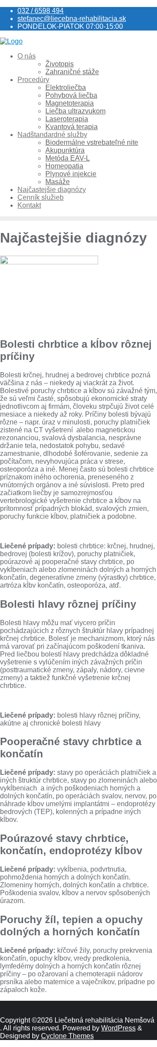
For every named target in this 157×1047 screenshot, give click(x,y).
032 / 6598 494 (40, 10)
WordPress (118, 1028)
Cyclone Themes (67, 1036)
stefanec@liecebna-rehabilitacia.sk (71, 18)
